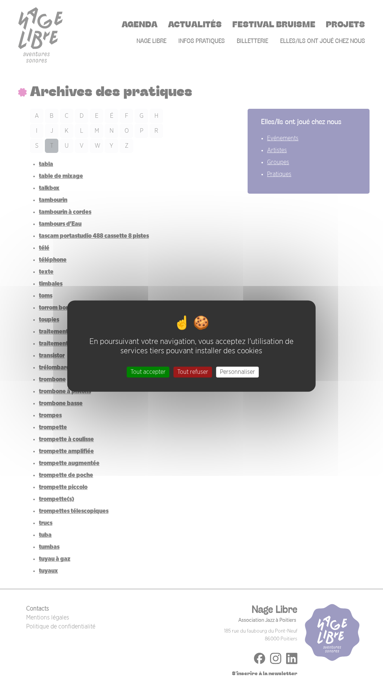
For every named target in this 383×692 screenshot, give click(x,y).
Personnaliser (237, 372)
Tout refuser (192, 372)
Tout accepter (148, 372)
